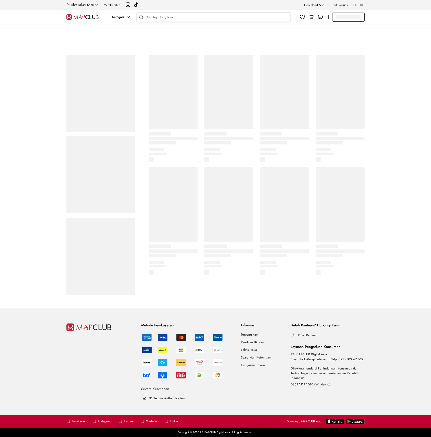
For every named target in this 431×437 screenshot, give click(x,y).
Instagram (104, 421)
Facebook (78, 421)
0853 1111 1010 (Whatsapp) (310, 384)
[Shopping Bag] (311, 17)
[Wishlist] (302, 17)
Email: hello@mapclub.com (309, 359)
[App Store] (355, 423)
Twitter (128, 421)
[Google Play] (335, 423)
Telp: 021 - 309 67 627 (347, 359)
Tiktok (174, 421)
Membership (112, 5)
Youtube (151, 421)
